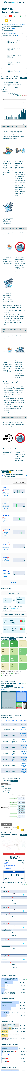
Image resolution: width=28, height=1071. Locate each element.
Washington (5, 779)
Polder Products (6, 690)
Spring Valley (5, 233)
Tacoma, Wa (5, 636)
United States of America (6, 249)
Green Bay (5, 207)
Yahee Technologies (6, 163)
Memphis (4, 193)
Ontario (4, 167)
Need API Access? (14, 974)
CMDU (4, 713)
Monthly (16, 82)
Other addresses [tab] (7, 934)
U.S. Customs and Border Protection (14, 33)
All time (18, 87)
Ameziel (4, 176)
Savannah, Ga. (6, 620)
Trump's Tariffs (6, 91)
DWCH (4, 699)
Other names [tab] (20, 934)
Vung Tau (4, 566)
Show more (15, 417)
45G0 (6, 653)
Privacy (16, 1069)
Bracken (4, 220)
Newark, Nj (5, 588)
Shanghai (4, 736)
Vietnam (6, 537)
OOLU (3, 709)
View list (12, 28)
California (4, 768)
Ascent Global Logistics (8, 683)
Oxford (4, 248)
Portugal (6, 554)
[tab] (4, 459)
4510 (6, 667)
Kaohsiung (4, 729)
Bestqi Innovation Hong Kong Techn (10, 687)
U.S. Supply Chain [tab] (6, 499)
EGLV (3, 706)
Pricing (24, 1069)
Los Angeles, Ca (6, 572)
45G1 (6, 656)
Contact (11, 1069)
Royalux (4, 232)
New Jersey (5, 772)
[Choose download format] (26, 78)
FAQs (20, 1069)
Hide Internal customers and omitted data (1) (15, 150)
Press (7, 1069)
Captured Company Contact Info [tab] (12, 930)
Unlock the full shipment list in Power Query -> (14, 396)
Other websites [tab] (7, 937)
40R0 (6, 660)
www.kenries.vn (8, 30)
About (3, 1069)
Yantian (4, 733)
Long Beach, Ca (6, 604)
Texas (3, 782)
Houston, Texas (6, 759)
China (5, 538)
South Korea (7, 543)
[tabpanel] (14, 476)
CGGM (4, 703)
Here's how (14, 283)
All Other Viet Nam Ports (8, 726)
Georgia (4, 775)
